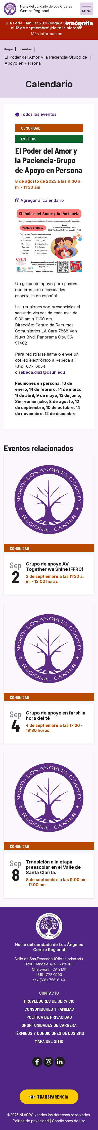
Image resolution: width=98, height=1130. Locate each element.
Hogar (8, 49)
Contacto (49, 993)
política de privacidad (49, 1017)
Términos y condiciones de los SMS (49, 1033)
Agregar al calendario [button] (42, 200)
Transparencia (52, 1097)
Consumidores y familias (49, 1009)
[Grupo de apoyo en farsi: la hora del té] (49, 648)
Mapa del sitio (49, 1041)
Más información (46, 33)
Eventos (26, 49)
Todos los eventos (38, 114)
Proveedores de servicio (49, 1001)
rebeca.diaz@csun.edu (42, 372)
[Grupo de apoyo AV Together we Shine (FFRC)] (49, 499)
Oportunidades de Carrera (49, 1025)
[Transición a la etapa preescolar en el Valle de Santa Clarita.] (49, 797)
